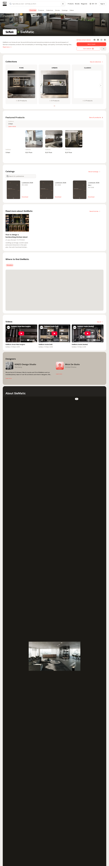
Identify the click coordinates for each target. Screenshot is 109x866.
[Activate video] (21, 333)
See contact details (85, 40)
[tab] (33, 10)
